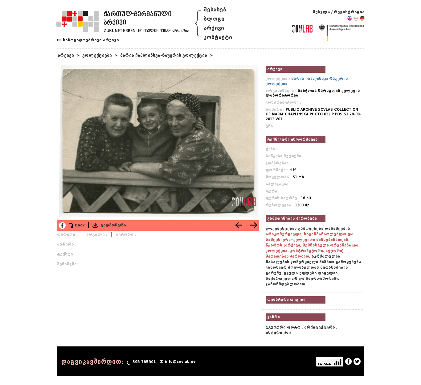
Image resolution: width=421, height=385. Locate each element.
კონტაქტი (218, 37)
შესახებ (215, 10)
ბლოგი (214, 19)
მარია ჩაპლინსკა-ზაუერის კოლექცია (163, 55)
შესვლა (321, 12)
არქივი (214, 28)
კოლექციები (97, 55)
